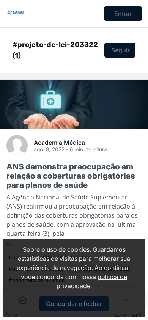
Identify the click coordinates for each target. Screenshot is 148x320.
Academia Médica (59, 142)
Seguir (120, 50)
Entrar (123, 13)
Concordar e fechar (74, 303)
